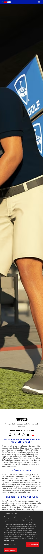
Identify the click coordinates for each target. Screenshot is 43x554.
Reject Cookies (10, 550)
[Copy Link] (32, 434)
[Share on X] (15, 434)
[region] (21, 532)
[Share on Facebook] (19, 434)
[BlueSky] (28, 434)
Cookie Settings (10, 544)
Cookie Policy (9, 540)
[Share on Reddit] (10, 434)
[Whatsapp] (23, 434)
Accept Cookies (32, 544)
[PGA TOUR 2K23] (6, 2)
